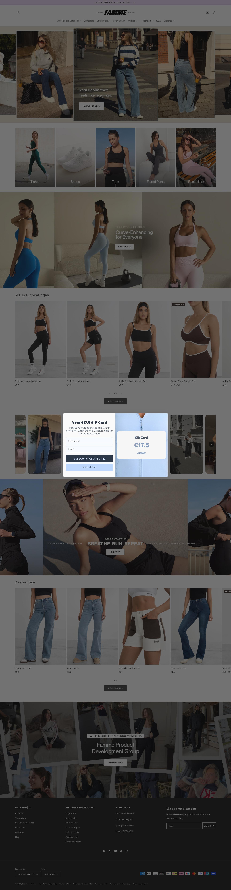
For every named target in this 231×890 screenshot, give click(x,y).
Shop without (89, 467)
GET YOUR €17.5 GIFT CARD (89, 458)
